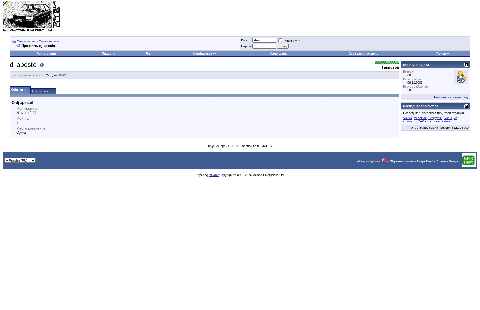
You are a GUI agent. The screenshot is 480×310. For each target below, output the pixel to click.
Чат (148, 53)
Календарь (278, 53)
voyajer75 (409, 121)
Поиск (441, 53)
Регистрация (46, 53)
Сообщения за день (364, 53)
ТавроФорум (26, 41)
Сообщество (202, 53)
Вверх (453, 161)
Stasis (448, 118)
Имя (244, 40)
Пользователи (49, 41)
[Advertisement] (376, 16)
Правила (108, 53)
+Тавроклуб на (369, 161)
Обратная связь (402, 161)
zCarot (214, 175)
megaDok (420, 118)
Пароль (246, 46)
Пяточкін (434, 121)
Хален (445, 121)
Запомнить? (291, 40)
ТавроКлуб (425, 161)
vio (456, 118)
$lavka (407, 118)
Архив (441, 161)
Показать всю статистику (451, 97)
